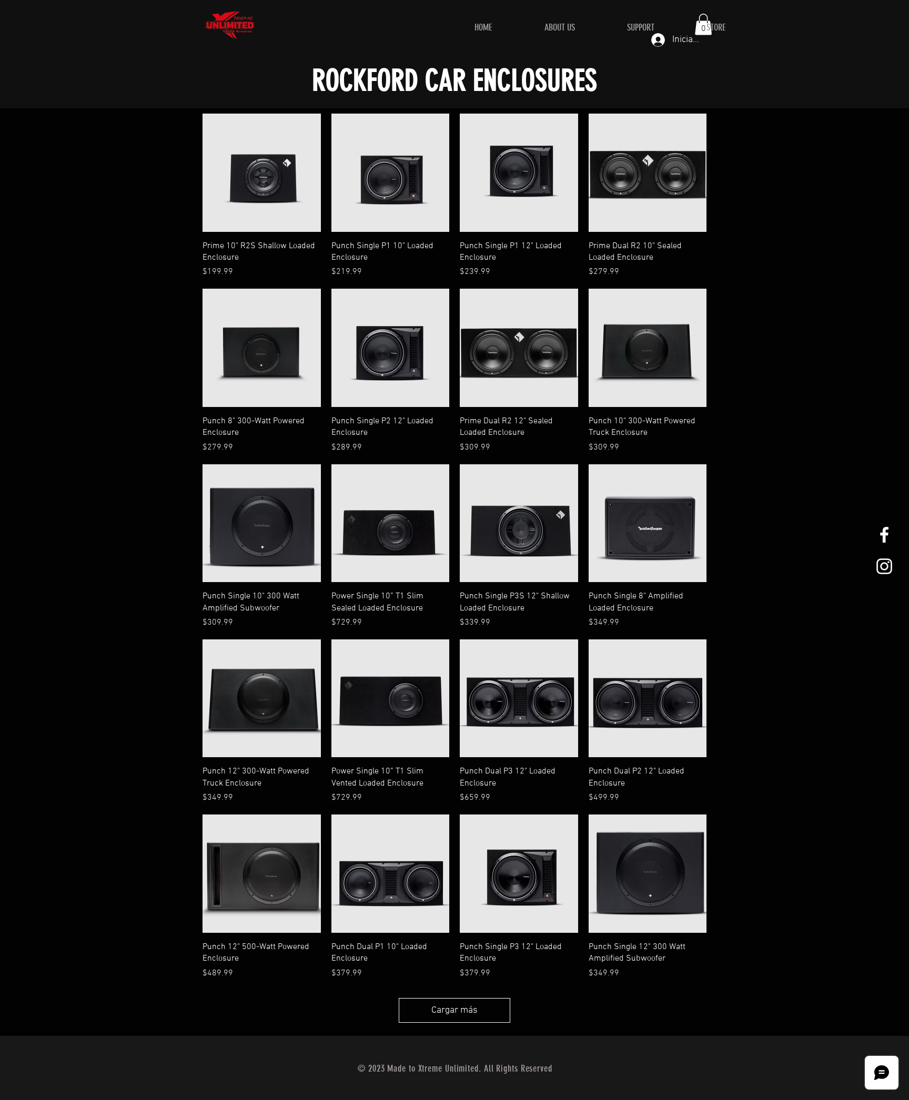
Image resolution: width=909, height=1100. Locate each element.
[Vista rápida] (262, 173)
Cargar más (454, 1010)
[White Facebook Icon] (884, 534)
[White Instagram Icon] (884, 566)
